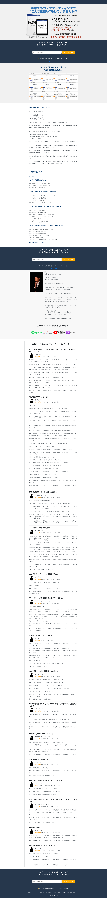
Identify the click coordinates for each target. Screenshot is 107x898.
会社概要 (54, 892)
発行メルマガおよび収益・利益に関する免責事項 (68, 892)
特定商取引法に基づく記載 (45, 892)
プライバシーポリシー (53, 61)
